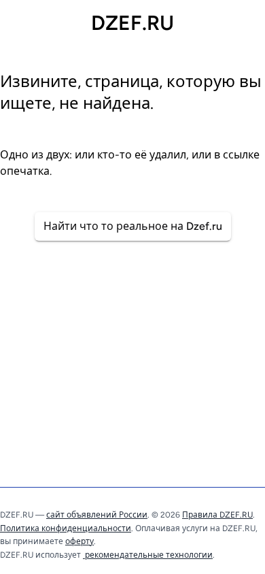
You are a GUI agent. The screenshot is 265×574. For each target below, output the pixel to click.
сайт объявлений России (96, 515)
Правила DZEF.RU (217, 515)
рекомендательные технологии (148, 555)
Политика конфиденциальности (65, 528)
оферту (79, 541)
